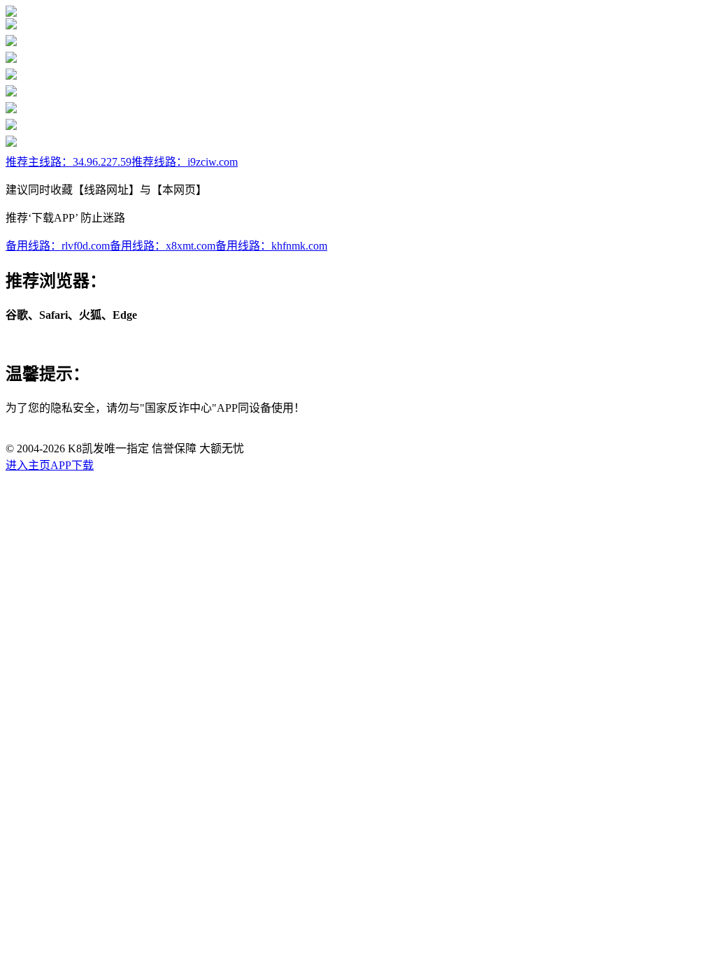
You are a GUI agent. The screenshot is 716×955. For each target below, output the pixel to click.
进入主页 (28, 465)
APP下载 (72, 465)
